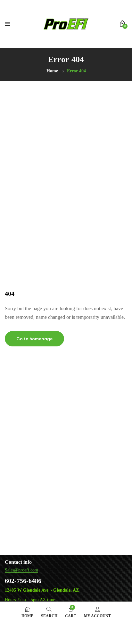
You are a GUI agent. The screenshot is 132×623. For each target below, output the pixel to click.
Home (52, 71)
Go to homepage (34, 338)
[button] (122, 23)
